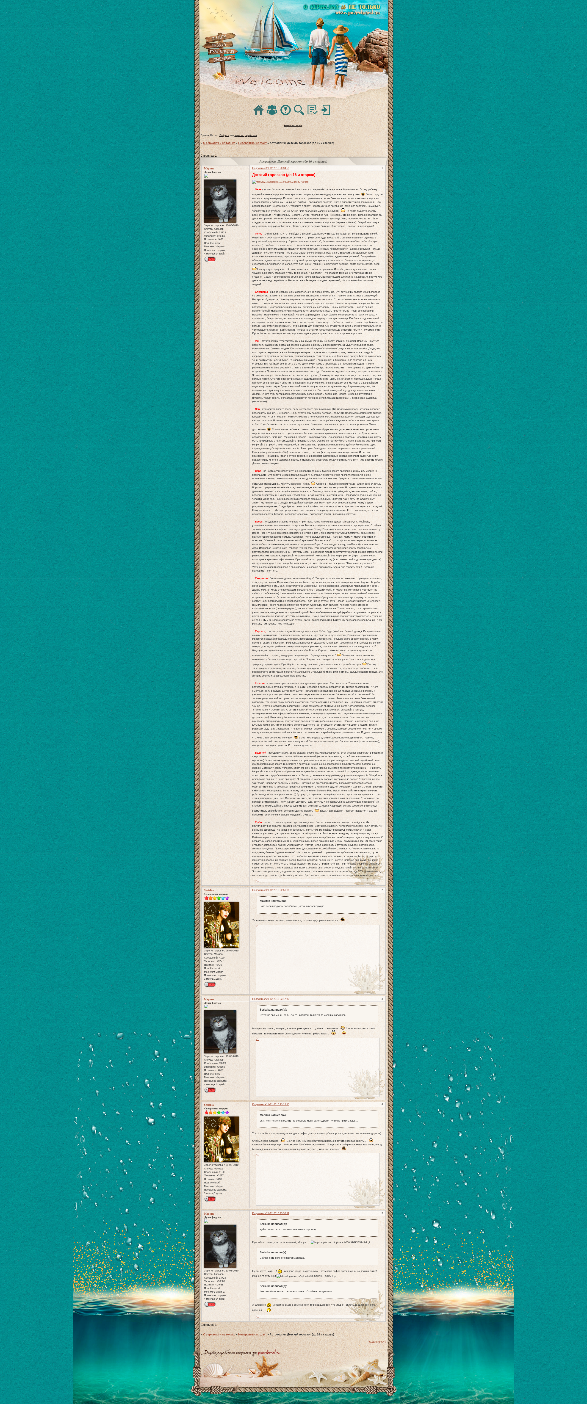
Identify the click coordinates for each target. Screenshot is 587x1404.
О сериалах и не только (219, 143)
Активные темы (293, 125)
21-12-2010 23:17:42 (277, 999)
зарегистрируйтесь (246, 135)
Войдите (224, 135)
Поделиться (259, 168)
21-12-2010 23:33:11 (277, 1213)
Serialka (209, 890)
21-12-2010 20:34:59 (277, 168)
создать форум (377, 1341)
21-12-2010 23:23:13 (277, 1104)
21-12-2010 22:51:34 (277, 890)
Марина (209, 168)
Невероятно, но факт (252, 143)
